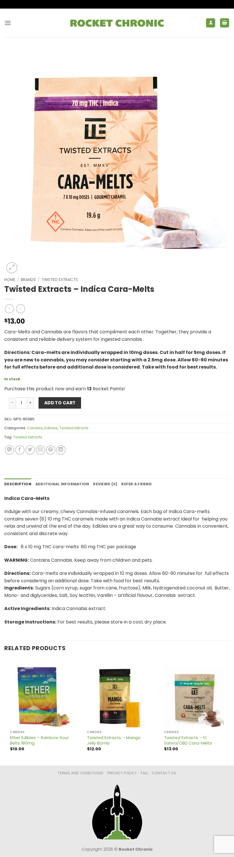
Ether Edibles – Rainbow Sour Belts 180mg (39, 740)
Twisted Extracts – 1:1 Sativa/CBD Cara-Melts (188, 740)
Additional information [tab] (62, 484)
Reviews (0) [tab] (105, 484)
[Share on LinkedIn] (61, 450)
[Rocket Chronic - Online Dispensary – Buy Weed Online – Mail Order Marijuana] (117, 23)
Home (9, 279)
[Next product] (9, 308)
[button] (7, 23)
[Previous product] (20, 308)
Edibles (51, 427)
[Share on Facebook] (20, 450)
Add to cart (60, 403)
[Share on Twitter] (30, 450)
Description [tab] (17, 484)
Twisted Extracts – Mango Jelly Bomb (114, 740)
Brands (28, 279)
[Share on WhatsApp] (9, 450)
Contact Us (164, 773)
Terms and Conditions (80, 773)
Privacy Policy (122, 773)
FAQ (144, 773)
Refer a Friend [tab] (136, 484)
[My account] (210, 23)
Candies (35, 427)
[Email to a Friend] (40, 450)
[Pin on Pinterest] (50, 450)
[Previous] (4, 711)
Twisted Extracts (59, 279)
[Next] (229, 711)
